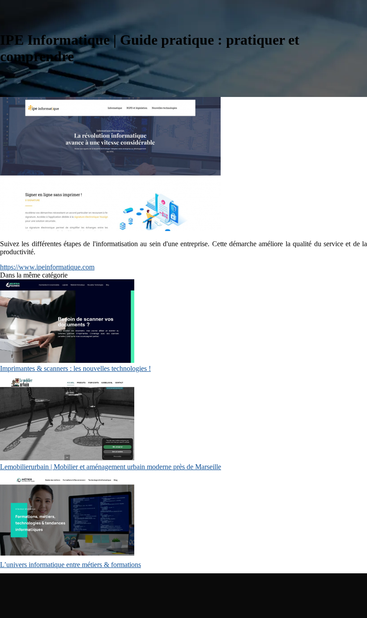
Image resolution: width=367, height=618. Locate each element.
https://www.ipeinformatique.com (47, 267)
